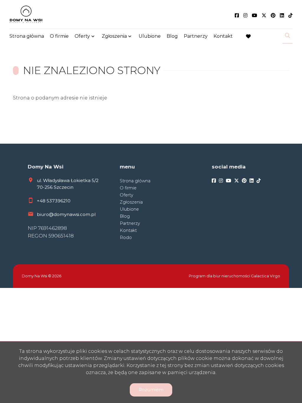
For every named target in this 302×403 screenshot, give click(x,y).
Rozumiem (151, 389)
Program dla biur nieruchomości (220, 276)
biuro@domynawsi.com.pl (66, 214)
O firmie (59, 36)
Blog (172, 36)
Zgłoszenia (131, 202)
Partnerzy (196, 36)
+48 (42, 201)
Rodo (126, 237)
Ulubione (150, 36)
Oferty (82, 36)
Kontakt (223, 36)
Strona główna (26, 36)
